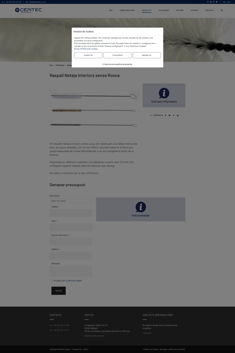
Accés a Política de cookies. (86, 49)
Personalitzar (118, 55)
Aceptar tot (88, 55)
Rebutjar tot (146, 55)
